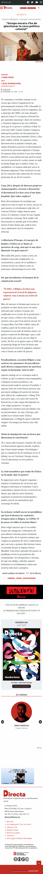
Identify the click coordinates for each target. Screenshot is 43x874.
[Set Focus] (38, 7)
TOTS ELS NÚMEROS (21, 686)
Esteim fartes (22, 728)
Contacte (10, 836)
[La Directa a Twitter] (32, 2)
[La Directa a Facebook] (28, 2)
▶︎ (41, 722)
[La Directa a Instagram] (41, 2)
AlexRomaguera (9, 86)
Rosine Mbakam (29, 578)
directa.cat (6, 2)
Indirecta (21, 14)
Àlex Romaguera (12, 83)
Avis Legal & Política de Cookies (19, 838)
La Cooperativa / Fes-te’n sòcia (19, 824)
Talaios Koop (24, 870)
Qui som (10, 822)
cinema (19, 578)
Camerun (11, 578)
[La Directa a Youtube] (37, 2)
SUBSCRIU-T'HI (23, 8)
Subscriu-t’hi (12, 827)
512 (27, 573)
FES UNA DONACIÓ (31, 8)
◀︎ (3, 722)
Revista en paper (13, 833)
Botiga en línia (12, 830)
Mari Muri (39, 62)
